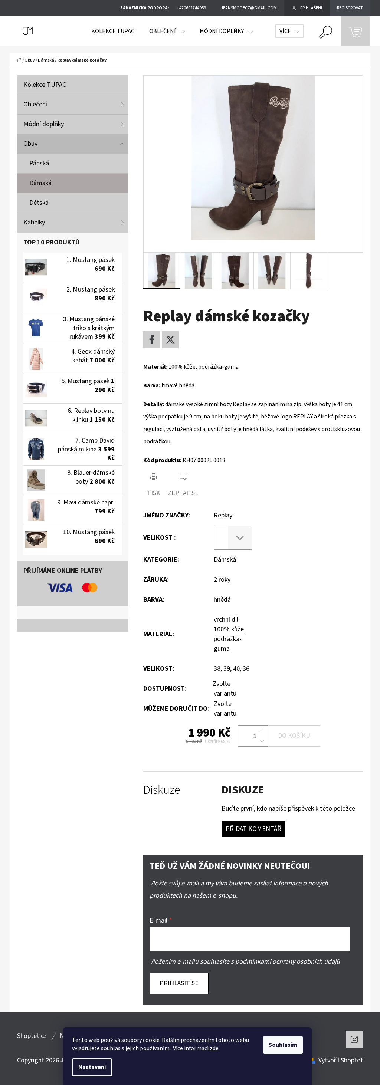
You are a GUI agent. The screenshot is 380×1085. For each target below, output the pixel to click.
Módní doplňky (43, 124)
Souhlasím (283, 1045)
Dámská (40, 183)
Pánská (39, 163)
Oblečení (35, 104)
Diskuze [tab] (161, 790)
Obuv (30, 143)
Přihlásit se (179, 983)
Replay (223, 515)
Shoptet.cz (32, 1035)
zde (214, 1048)
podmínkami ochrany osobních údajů (287, 961)
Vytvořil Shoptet (340, 1060)
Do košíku (294, 735)
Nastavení (92, 1067)
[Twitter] (170, 339)
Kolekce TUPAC (44, 84)
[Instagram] (354, 1039)
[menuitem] (113, 31)
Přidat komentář (253, 829)
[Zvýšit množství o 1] (262, 731)
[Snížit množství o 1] (262, 741)
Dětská (39, 202)
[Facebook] (151, 339)
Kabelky (34, 222)
